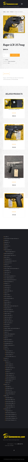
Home (4, 12)
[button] (22, 17)
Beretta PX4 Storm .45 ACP (14, 208)
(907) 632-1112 (20, 444)
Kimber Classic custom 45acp (14, 178)
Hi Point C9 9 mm (14, 140)
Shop (8, 12)
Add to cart (15, 55)
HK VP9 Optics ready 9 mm (14, 109)
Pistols (11, 12)
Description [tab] (6, 73)
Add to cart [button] (14, 103)
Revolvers (13, 61)
